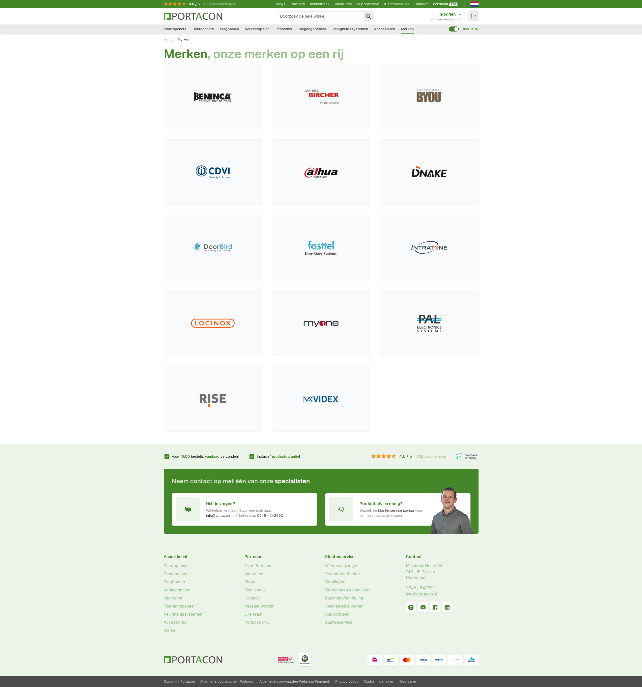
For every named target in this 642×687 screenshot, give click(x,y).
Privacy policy (346, 681)
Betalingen (335, 582)
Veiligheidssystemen (350, 29)
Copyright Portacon (179, 681)
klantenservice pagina (396, 510)
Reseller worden (259, 606)
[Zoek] (369, 16)
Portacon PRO (257, 622)
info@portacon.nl (220, 515)
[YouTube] (423, 607)
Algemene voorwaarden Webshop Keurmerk (294, 681)
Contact (421, 4)
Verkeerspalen (257, 29)
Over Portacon (257, 565)
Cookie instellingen (379, 681)
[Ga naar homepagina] (193, 16)
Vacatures (343, 4)
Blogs (281, 4)
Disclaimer (407, 681)
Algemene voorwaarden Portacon (227, 681)
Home (168, 40)
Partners (298, 4)
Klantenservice (396, 4)
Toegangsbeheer (312, 29)
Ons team (253, 614)
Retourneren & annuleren (348, 590)
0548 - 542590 (270, 515)
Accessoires (384, 29)
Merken (407, 29)
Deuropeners (203, 29)
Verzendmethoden (342, 574)
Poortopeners (175, 29)
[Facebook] (435, 607)
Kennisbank (320, 4)
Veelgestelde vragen (344, 606)
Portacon (253, 556)
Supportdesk (368, 4)
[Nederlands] (474, 4)
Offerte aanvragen (341, 565)
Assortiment (176, 556)
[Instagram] (411, 607)
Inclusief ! (278, 456)
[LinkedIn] (447, 607)
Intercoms (283, 29)
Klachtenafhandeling (344, 598)
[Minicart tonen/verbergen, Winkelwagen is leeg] (473, 16)
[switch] (454, 29)
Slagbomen (229, 29)
